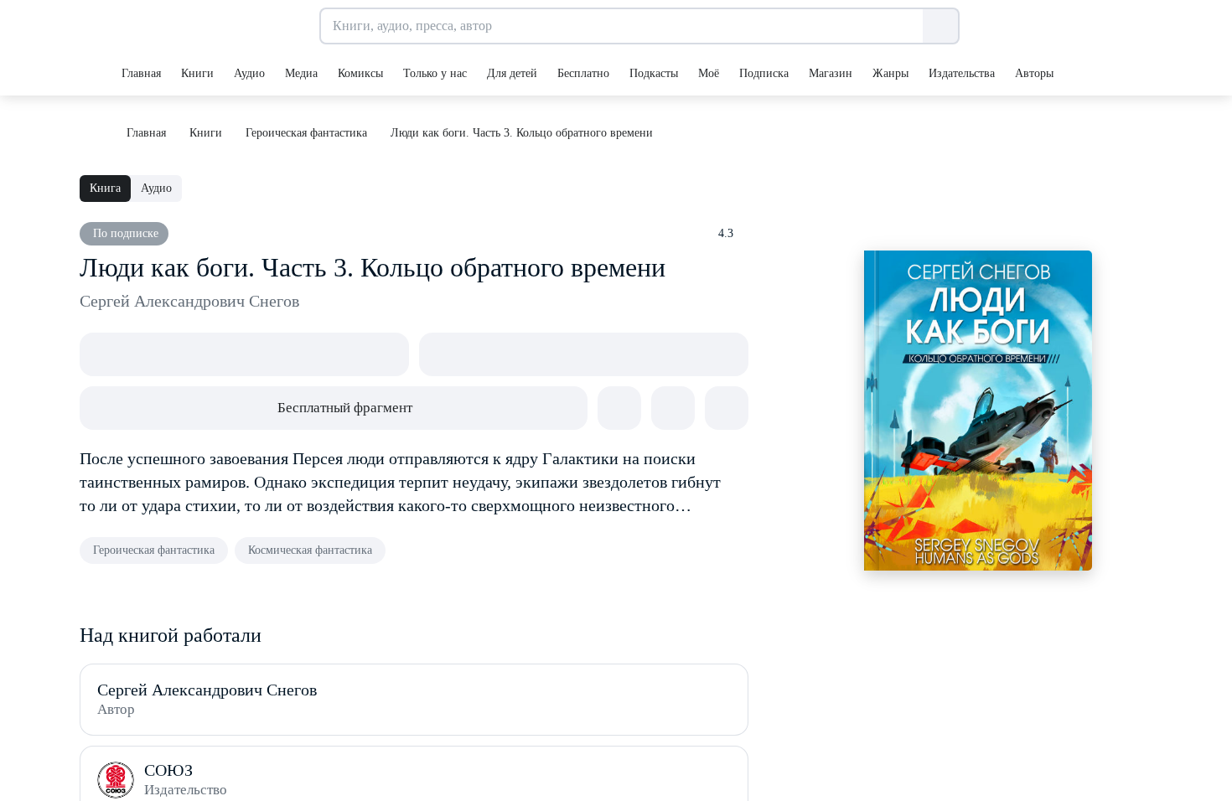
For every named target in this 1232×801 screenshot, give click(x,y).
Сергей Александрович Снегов (189, 301)
